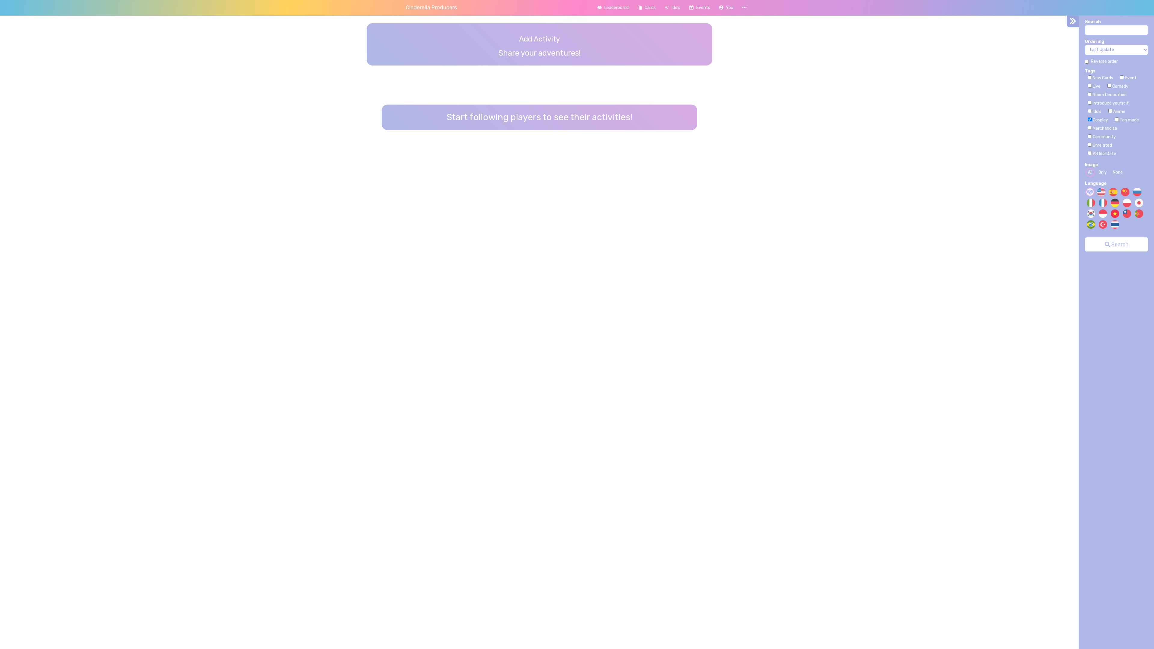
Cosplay (1100, 120)
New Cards (1102, 78)
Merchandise (1104, 128)
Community (1104, 136)
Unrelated (1102, 145)
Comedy (1119, 86)
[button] (726, 7)
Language (1096, 183)
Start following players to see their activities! (539, 117)
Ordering (1094, 41)
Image (1091, 164)
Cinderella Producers (431, 7)
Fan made (1129, 120)
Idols (1096, 111)
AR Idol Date (1104, 153)
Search (1093, 21)
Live (1096, 86)
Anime (1118, 111)
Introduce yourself (1110, 103)
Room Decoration (1109, 94)
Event (1130, 78)
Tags (1090, 71)
